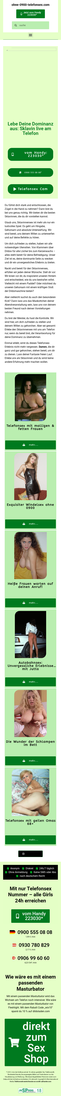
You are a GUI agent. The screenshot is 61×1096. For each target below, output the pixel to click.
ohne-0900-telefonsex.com (30, 5)
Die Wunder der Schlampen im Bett (30, 743)
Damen (43, 346)
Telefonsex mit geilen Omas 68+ (30, 822)
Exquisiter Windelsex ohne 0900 (30, 506)
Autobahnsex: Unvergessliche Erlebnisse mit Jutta (30, 666)
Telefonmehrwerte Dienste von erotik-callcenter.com (32, 1081)
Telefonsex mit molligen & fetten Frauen (30, 427)
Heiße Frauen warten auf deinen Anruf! (30, 585)
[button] (30, 35)
